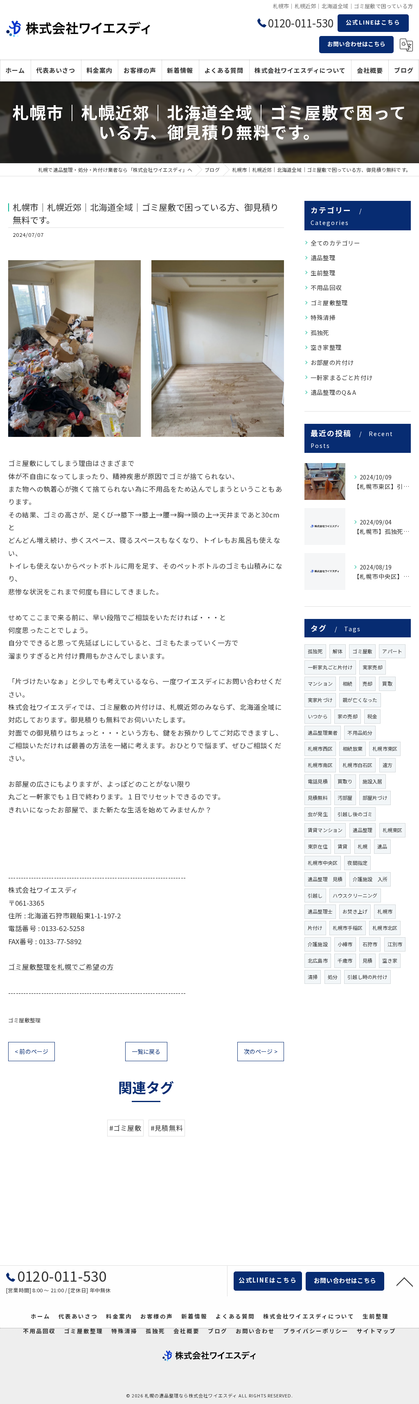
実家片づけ (320, 699)
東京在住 (318, 846)
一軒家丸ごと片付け (330, 667)
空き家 (389, 960)
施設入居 (373, 781)
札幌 (362, 846)
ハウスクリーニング (355, 895)
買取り (345, 781)
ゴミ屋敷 (362, 651)
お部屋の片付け (332, 362)
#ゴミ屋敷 (125, 1128)
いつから (318, 716)
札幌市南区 (320, 764)
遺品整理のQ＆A (333, 392)
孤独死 (320, 332)
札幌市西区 (320, 748)
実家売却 (373, 667)
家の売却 (348, 716)
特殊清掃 (323, 317)
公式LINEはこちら (373, 22)
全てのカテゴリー (335, 243)
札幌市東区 (384, 748)
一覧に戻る (146, 1051)
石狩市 (370, 944)
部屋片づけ (375, 797)
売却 (367, 683)
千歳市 (345, 960)
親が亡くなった (359, 699)
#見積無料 (167, 1128)
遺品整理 (323, 257)
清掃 (313, 976)
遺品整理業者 (323, 732)
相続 (347, 683)
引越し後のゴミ (355, 813)
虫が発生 (318, 813)
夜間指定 (357, 862)
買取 (387, 683)
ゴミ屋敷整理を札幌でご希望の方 (61, 967)
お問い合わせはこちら (356, 44)
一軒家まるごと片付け (342, 377)
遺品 (382, 846)
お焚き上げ (354, 911)
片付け (315, 927)
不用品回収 (326, 287)
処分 (333, 976)
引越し (315, 895)
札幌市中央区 (323, 862)
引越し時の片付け (367, 976)
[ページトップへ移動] (404, 1281)
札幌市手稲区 (348, 927)
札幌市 (384, 911)
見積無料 (318, 797)
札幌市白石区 (357, 764)
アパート (392, 651)
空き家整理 (326, 347)
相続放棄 (352, 748)
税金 (372, 716)
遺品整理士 (320, 911)
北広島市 (318, 960)
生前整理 (323, 272)
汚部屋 (345, 797)
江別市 (395, 944)
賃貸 (342, 846)
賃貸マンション (325, 829)
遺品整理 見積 (325, 878)
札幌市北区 (384, 927)
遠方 (387, 764)
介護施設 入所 (370, 878)
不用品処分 (359, 732)
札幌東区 (393, 829)
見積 (367, 960)
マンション (320, 683)
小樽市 (345, 944)
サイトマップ (376, 1331)
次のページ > (260, 1051)
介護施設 (318, 944)
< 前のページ (31, 1051)
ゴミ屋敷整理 (24, 1020)
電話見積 (318, 781)
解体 (337, 651)
